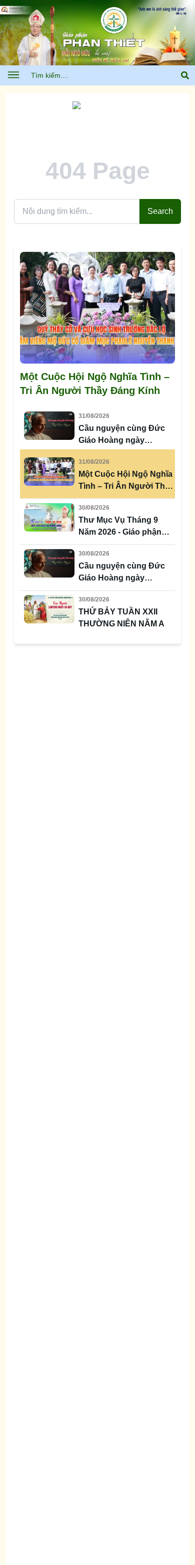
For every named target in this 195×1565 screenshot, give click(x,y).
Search (160, 211)
